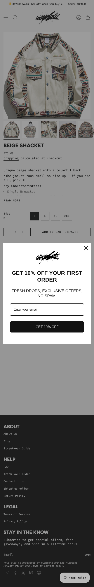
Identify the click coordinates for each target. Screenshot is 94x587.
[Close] (86, 248)
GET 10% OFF (47, 327)
